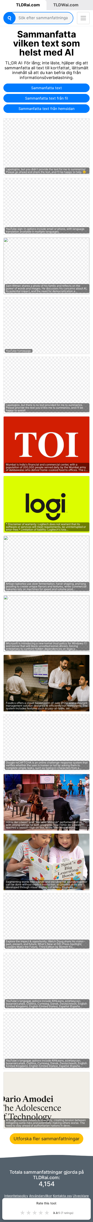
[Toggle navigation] (83, 18)
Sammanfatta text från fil (46, 98)
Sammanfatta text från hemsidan (46, 108)
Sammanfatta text (46, 88)
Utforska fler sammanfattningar (46, 1138)
